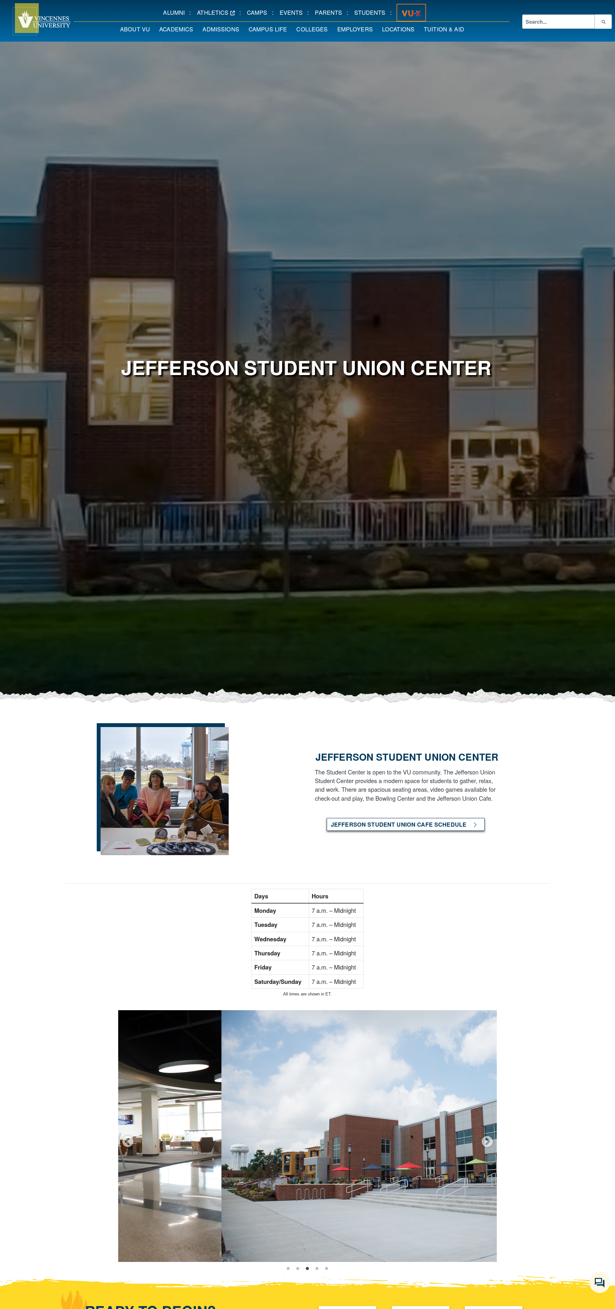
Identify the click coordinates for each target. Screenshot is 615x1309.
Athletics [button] (218, 12)
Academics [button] (178, 29)
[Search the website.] (603, 21)
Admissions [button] (222, 29)
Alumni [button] (176, 12)
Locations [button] (400, 29)
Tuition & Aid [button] (446, 29)
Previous (127, 1141)
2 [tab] (298, 1268)
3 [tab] (307, 1268)
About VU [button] (137, 29)
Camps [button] (259, 12)
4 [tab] (317, 1268)
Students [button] (372, 12)
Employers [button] (357, 29)
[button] (35, 19)
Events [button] (294, 12)
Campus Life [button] (270, 29)
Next (487, 1141)
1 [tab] (288, 1268)
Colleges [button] (314, 29)
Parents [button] (331, 12)
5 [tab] (327, 1268)
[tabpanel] (307, 1136)
